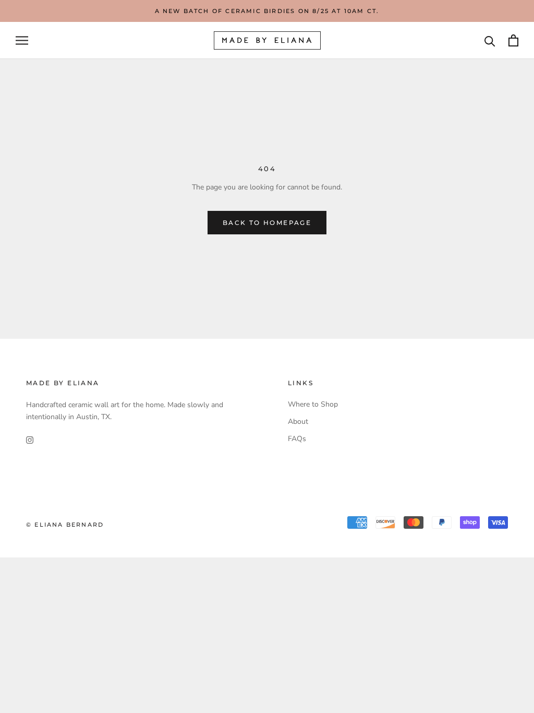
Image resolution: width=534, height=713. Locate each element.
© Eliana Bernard (65, 524)
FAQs (297, 439)
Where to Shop (313, 404)
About (298, 421)
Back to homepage (267, 223)
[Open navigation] (22, 40)
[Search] (489, 40)
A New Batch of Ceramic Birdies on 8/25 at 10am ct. (267, 11)
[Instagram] (29, 439)
